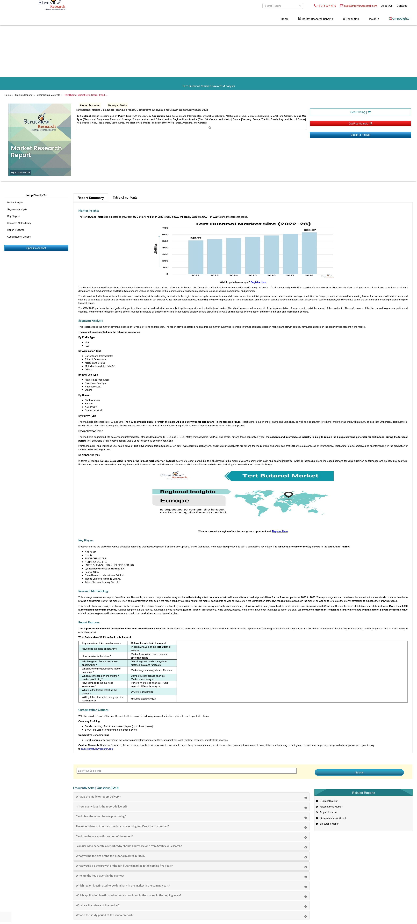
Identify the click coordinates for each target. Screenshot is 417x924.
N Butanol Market (328, 800)
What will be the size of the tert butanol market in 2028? (110, 856)
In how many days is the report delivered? (101, 806)
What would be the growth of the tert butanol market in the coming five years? (124, 865)
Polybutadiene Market (330, 806)
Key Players (13, 216)
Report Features (15, 229)
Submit (359, 772)
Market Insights (15, 202)
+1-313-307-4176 (326, 5)
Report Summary (91, 197)
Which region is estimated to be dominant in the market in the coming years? (123, 885)
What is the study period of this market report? (104, 915)
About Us (387, 5)
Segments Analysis (17, 209)
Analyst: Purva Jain (90, 105)
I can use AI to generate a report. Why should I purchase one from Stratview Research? (129, 846)
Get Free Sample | (359, 123)
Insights (374, 19)
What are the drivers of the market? (98, 905)
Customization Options (19, 236)
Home (284, 19)
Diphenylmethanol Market (332, 818)
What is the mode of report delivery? (98, 796)
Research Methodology (19, 223)
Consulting (352, 19)
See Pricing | (359, 112)
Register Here (258, 282)
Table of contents (125, 197)
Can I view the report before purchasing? (101, 816)
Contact (402, 5)
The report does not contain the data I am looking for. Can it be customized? (122, 826)
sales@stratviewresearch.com (360, 5)
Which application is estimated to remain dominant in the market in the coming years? (128, 895)
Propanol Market (327, 812)
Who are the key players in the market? (100, 875)
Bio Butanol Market (328, 823)
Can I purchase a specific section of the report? (104, 836)
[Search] (300, 6)
